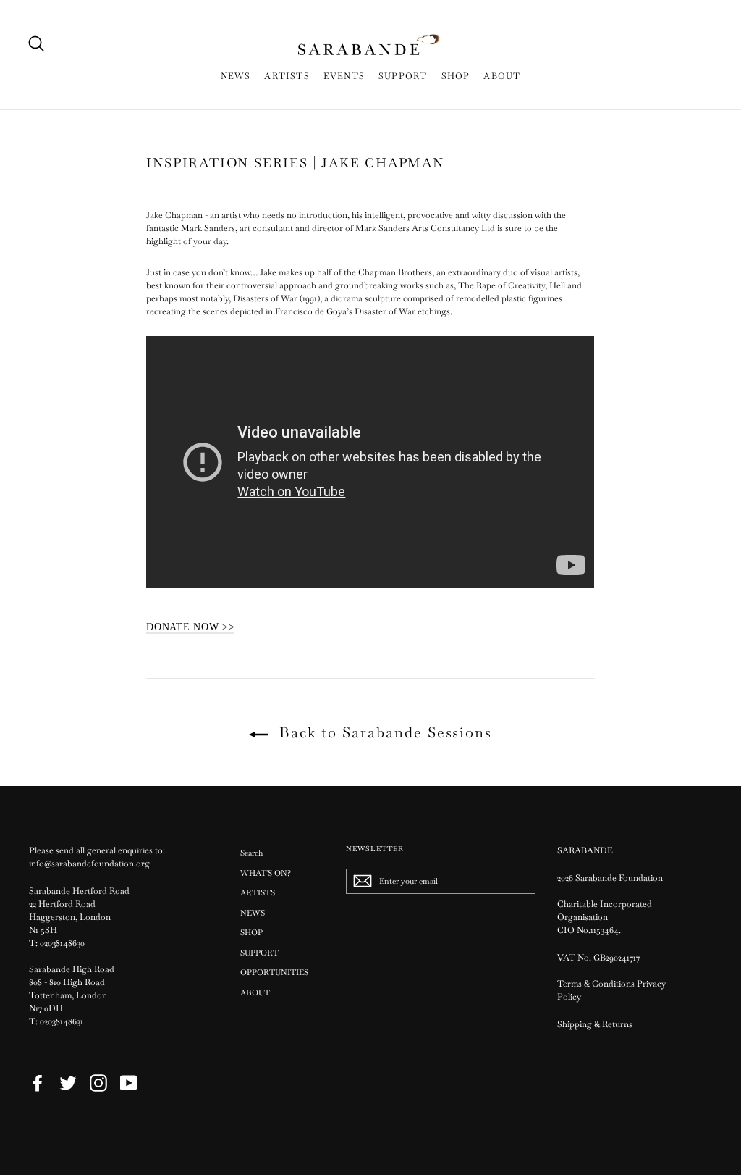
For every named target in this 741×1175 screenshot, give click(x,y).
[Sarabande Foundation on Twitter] (68, 1083)
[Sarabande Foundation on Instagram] (98, 1083)
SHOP (455, 76)
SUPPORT (402, 76)
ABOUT (501, 76)
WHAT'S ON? (265, 873)
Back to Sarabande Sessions (383, 732)
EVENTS (344, 76)
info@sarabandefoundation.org (89, 863)
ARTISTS (286, 76)
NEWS (236, 76)
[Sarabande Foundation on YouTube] (128, 1083)
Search (251, 853)
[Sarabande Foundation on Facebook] (37, 1083)
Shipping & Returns (594, 1024)
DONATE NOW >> (190, 627)
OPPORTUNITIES (274, 972)
